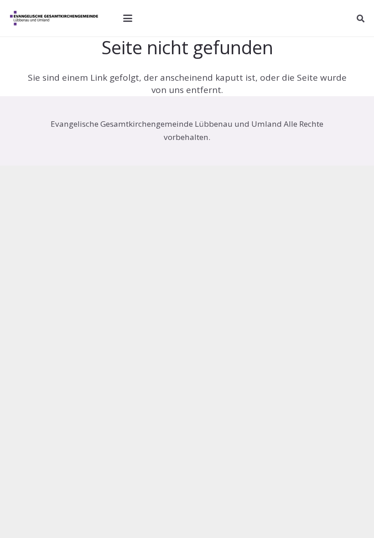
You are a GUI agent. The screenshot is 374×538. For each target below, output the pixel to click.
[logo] (56, 18)
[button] (127, 18)
